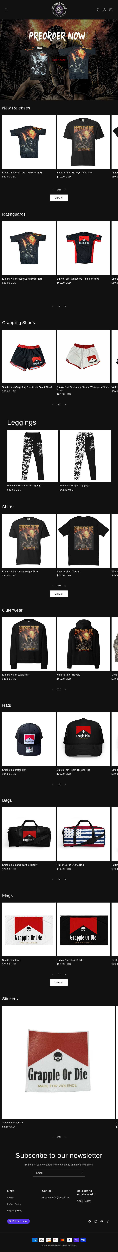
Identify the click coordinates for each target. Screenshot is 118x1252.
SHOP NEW (59, 60)
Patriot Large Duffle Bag (70, 865)
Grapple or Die (54, 1245)
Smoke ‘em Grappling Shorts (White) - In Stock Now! (83, 388)
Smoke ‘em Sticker (12, 1122)
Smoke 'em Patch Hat (14, 770)
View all (59, 198)
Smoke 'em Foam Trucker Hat (73, 770)
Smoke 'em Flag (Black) (70, 960)
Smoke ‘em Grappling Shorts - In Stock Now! (27, 387)
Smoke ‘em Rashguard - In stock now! (78, 279)
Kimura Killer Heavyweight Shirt (75, 172)
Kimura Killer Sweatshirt (15, 675)
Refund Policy (14, 1204)
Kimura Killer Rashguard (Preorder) (22, 172)
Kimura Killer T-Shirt (68, 571)
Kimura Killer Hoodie (68, 675)
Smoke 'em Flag (11, 960)
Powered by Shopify (68, 1245)
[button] (6, 10)
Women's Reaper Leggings (75, 485)
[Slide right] (65, 190)
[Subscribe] (81, 1173)
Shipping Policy (14, 1211)
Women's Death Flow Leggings (24, 485)
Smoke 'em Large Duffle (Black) (20, 865)
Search (10, 1197)
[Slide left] (53, 190)
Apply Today (84, 1201)
